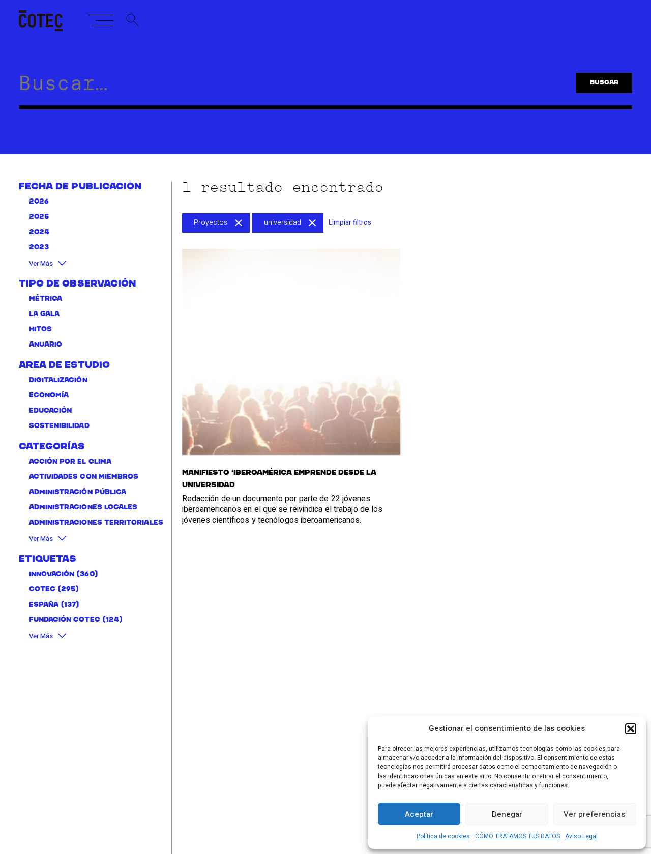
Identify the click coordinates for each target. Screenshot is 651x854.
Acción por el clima (70, 461)
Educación (50, 410)
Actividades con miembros (84, 476)
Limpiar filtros (350, 222)
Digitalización (58, 380)
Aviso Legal (581, 836)
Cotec (42, 589)
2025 (39, 217)
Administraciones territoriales (96, 522)
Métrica (46, 298)
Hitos (40, 329)
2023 (39, 247)
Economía (49, 395)
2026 (39, 201)
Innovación (52, 574)
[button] (631, 729)
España (43, 604)
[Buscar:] (283, 87)
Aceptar (419, 814)
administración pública (78, 492)
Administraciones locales (83, 507)
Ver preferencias (594, 814)
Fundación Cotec (64, 619)
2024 (39, 232)
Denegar (507, 814)
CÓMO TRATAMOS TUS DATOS (517, 836)
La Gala (44, 313)
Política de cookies (443, 836)
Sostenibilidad (59, 425)
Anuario (46, 344)
